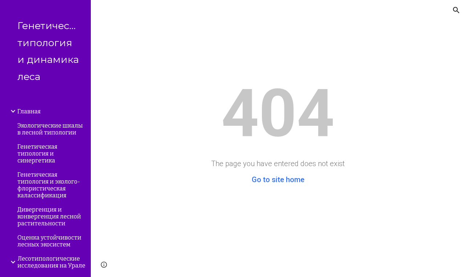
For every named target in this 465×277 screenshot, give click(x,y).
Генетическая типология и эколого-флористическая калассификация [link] (48, 185)
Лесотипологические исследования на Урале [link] (51, 262)
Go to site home (278, 179)
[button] (456, 10)
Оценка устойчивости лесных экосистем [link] (49, 241)
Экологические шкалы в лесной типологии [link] (50, 129)
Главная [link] (29, 111)
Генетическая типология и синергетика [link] (37, 153)
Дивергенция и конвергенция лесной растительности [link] (49, 216)
